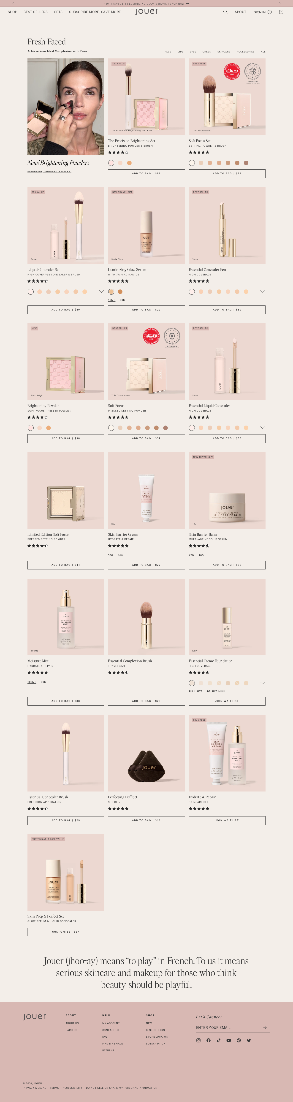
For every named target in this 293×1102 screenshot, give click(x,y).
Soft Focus (116, 405)
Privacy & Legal (34, 1087)
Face (168, 51)
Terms (54, 1087)
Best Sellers (155, 1030)
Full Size (196, 691)
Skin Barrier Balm (203, 534)
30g (110, 555)
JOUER (38, 1083)
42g (191, 555)
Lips (180, 51)
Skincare (223, 51)
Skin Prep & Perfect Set (45, 916)
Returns (108, 1050)
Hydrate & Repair (202, 797)
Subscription (155, 1043)
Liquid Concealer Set (43, 269)
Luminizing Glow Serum (127, 269)
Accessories (246, 51)
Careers (71, 1030)
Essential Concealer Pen (207, 269)
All (263, 51)
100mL (31, 682)
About (71, 1015)
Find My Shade (112, 1043)
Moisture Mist (38, 661)
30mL (123, 300)
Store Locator (157, 1036)
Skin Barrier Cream (123, 534)
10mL (111, 300)
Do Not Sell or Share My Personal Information (121, 1087)
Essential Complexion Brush (130, 661)
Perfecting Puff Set (123, 797)
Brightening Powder (43, 405)
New (149, 1023)
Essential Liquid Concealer (209, 405)
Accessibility (72, 1087)
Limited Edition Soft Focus (48, 534)
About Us (72, 1023)
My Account (111, 1023)
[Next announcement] (280, 3)
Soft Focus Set (200, 140)
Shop (150, 1015)
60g (120, 555)
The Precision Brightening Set (131, 140)
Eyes (193, 51)
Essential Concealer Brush (47, 797)
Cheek (207, 51)
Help (106, 1015)
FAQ (104, 1036)
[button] (12, 12)
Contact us (110, 1030)
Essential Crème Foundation (211, 661)
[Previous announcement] (13, 3)
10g (201, 555)
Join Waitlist (227, 701)
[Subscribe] (265, 1027)
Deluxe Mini (216, 691)
